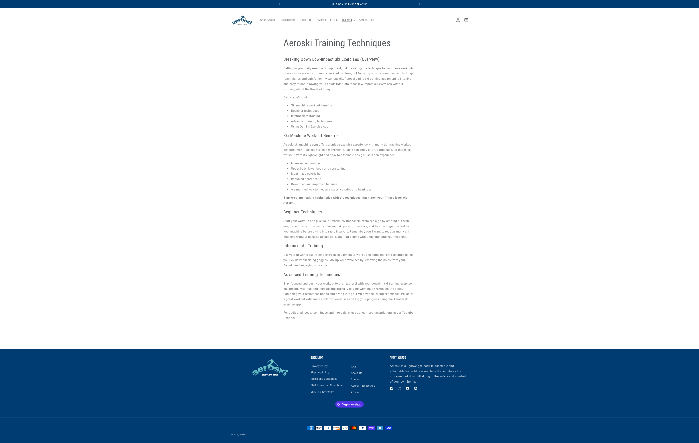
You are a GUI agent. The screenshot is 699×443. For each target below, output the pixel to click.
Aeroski (244, 435)
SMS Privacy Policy (322, 391)
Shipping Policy (320, 372)
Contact (356, 379)
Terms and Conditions (324, 378)
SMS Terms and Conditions (327, 385)
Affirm (355, 392)
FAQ (353, 366)
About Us (356, 373)
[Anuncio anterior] (279, 4)
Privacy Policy (319, 366)
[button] (348, 20)
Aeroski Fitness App (363, 385)
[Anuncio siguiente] (420, 4)
